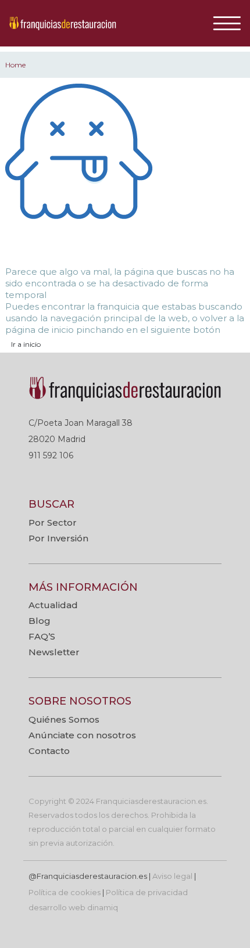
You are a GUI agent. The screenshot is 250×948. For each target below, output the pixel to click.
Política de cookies (64, 892)
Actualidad (53, 605)
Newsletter (54, 652)
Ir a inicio (26, 344)
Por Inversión (58, 538)
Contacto (49, 750)
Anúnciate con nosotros (82, 735)
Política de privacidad (147, 892)
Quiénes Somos (63, 719)
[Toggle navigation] (231, 23)
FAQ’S (41, 636)
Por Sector (52, 522)
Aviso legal (172, 876)
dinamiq (102, 907)
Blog (39, 620)
